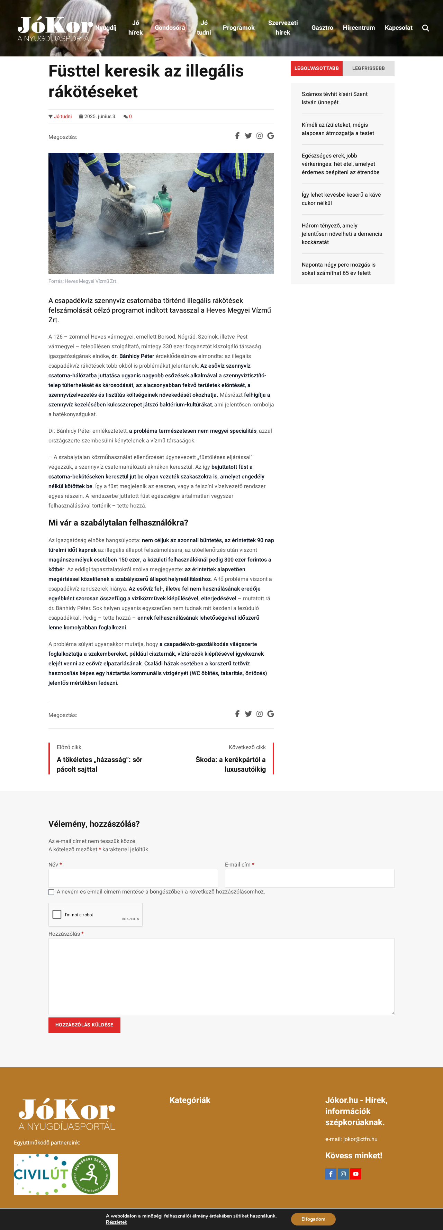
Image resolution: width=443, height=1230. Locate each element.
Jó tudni (63, 116)
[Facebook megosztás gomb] (237, 135)
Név (55, 865)
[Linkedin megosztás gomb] (259, 135)
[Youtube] (355, 1173)
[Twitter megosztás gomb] (248, 135)
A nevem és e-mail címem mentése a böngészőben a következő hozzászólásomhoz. (161, 892)
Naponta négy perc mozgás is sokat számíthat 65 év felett (339, 269)
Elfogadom (313, 1219)
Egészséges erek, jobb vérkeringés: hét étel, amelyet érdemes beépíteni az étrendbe (341, 164)
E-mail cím (239, 865)
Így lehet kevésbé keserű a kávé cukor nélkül (341, 199)
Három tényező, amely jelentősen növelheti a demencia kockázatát (342, 234)
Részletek (116, 1222)
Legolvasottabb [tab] (317, 68)
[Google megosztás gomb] (270, 135)
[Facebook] (330, 1173)
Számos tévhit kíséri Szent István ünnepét (335, 98)
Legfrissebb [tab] (368, 68)
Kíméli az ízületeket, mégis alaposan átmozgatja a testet (338, 129)
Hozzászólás (66, 934)
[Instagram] (343, 1173)
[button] (425, 28)
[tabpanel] (343, 183)
